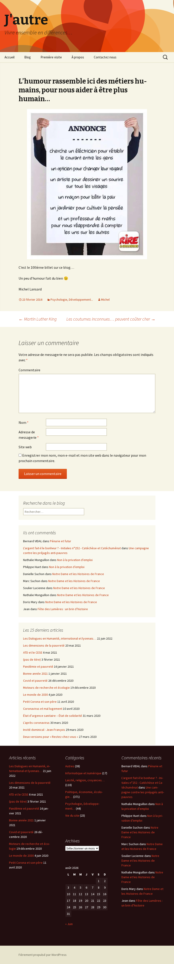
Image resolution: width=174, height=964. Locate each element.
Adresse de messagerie (29, 435)
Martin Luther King (38, 319)
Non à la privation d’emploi (75, 560)
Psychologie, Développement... (72, 299)
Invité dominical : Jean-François (44, 730)
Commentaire (29, 370)
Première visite (51, 57)
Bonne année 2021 (35, 673)
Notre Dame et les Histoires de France (78, 574)
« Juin (69, 924)
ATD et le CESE (32, 652)
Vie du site (72, 815)
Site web (25, 447)
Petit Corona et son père (40, 702)
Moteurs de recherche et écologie (46, 688)
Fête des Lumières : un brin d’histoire (63, 609)
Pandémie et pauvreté (38, 666)
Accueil (9, 57)
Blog (27, 57)
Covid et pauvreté (35, 681)
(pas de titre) (32, 659)
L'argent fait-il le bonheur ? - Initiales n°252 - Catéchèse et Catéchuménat (72, 548)
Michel (105, 299)
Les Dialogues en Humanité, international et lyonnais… (59, 638)
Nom (24, 422)
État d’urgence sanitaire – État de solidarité (52, 716)
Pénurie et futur (60, 541)
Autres (69, 766)
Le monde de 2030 (35, 695)
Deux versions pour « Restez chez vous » (50, 737)
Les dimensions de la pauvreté (44, 645)
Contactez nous (105, 57)
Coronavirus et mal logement (42, 709)
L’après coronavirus (36, 723)
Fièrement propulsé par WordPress (43, 955)
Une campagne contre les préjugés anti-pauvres (142, 792)
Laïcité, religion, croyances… (85, 780)
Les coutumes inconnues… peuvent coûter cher (110, 319)
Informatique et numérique (83, 773)
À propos (78, 57)
